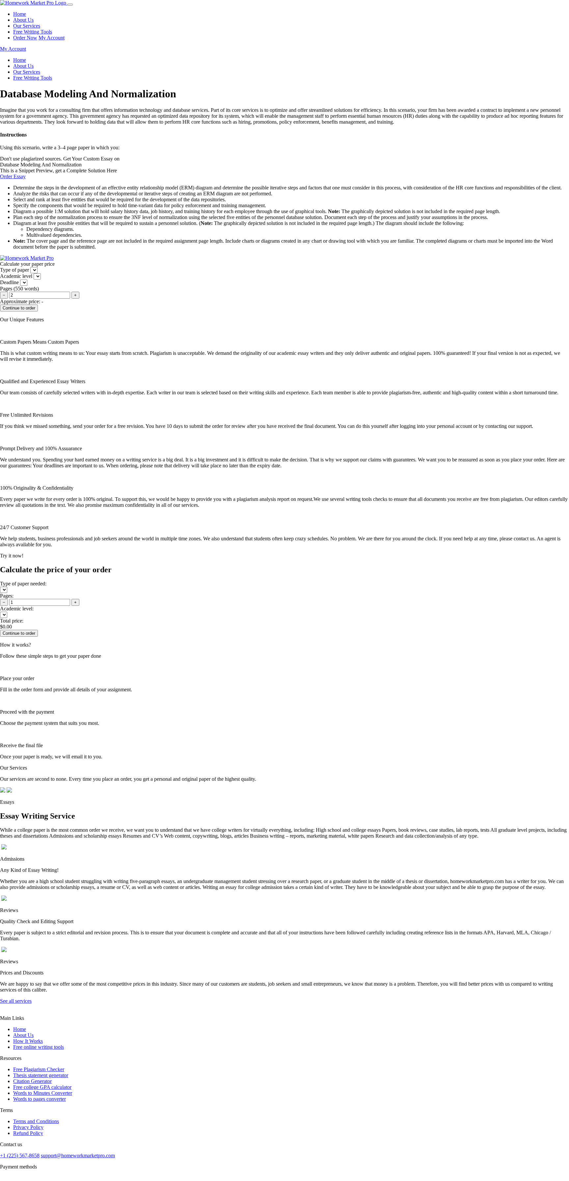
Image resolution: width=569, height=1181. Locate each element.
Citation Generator (32, 1081)
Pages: (7, 596)
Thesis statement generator (40, 1075)
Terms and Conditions (36, 1121)
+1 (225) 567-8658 (20, 1155)
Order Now (25, 37)
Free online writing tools (38, 1047)
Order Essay (13, 176)
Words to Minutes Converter (42, 1093)
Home (19, 14)
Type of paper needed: (23, 583)
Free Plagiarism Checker (38, 1069)
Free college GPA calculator (42, 1087)
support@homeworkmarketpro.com (78, 1155)
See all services (16, 1001)
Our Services (26, 26)
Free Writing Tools (32, 32)
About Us (23, 20)
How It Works (28, 1041)
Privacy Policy (28, 1127)
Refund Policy (28, 1133)
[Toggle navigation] (70, 5)
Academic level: (17, 608)
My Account (52, 37)
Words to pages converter (39, 1099)
